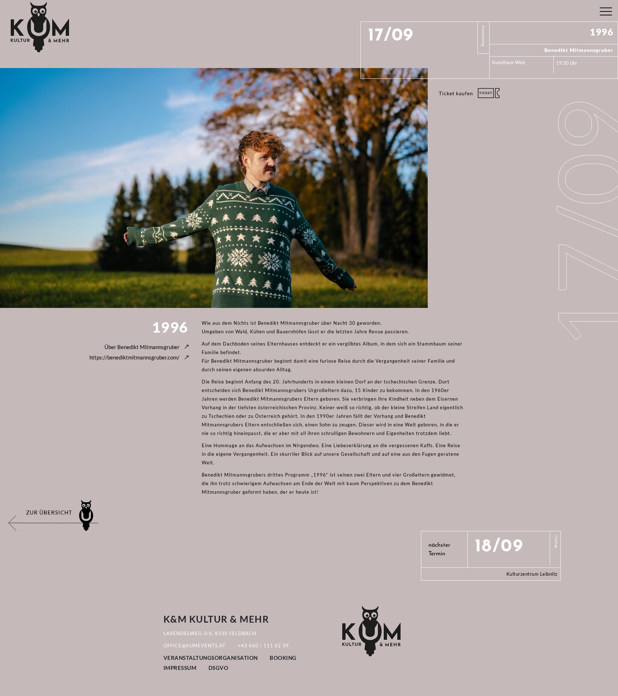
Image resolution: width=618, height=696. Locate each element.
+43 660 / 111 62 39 (263, 645)
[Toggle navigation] (605, 10)
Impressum (180, 667)
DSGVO (219, 667)
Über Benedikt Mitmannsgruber (142, 347)
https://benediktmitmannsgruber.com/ (134, 357)
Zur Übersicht (49, 512)
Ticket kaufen (456, 93)
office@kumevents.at (194, 645)
